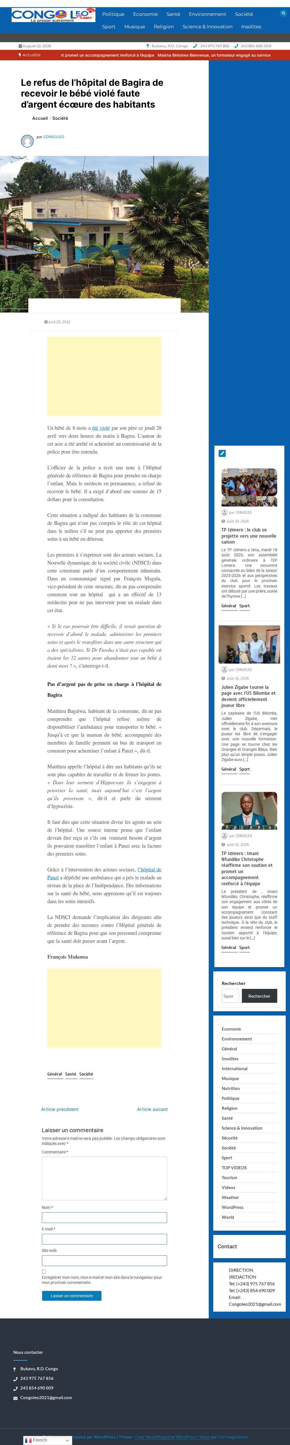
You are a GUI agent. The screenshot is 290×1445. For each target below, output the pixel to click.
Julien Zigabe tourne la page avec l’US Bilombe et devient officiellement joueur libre (248, 696)
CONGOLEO (53, 136)
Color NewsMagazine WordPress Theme (172, 1436)
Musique (134, 26)
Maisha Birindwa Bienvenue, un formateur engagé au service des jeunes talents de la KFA (197, 55)
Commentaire (55, 1152)
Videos (228, 1187)
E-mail (48, 1229)
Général (55, 1074)
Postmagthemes (233, 1436)
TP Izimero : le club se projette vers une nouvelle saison (248, 536)
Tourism (229, 1177)
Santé (173, 14)
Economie (145, 14)
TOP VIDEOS (234, 1167)
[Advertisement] (104, 376)
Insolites (251, 26)
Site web (49, 1250)
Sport (109, 26)
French (39, 1440)
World (228, 1217)
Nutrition (231, 1088)
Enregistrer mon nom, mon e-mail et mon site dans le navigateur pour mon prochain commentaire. (102, 1280)
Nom (47, 1207)
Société (244, 14)
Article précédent (59, 1109)
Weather (230, 1197)
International (235, 1068)
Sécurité (230, 1137)
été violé (101, 427)
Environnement (207, 14)
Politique (113, 14)
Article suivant (152, 1109)
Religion (164, 26)
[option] (197, 55)
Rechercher (234, 983)
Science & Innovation (208, 26)
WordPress (233, 1207)
